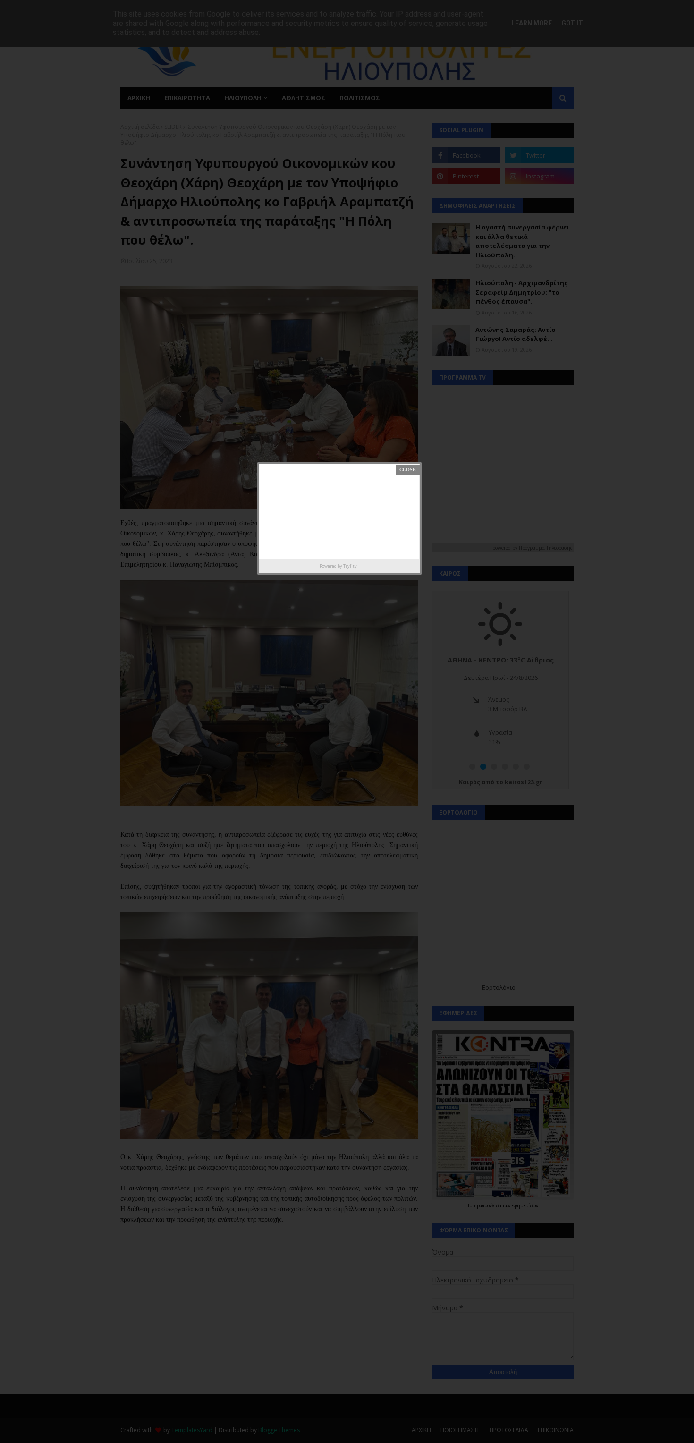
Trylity (350, 566)
